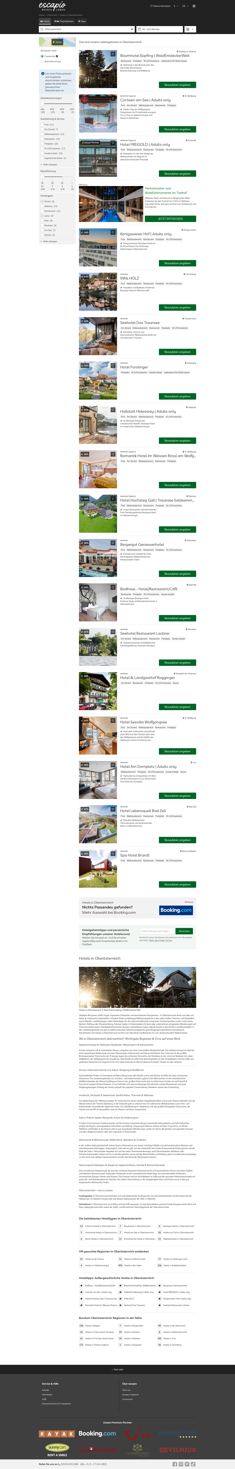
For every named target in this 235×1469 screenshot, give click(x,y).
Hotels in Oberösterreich (71, 15)
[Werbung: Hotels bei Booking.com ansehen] (176, 910)
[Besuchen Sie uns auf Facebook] (175, 1464)
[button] (90, 142)
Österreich (52, 15)
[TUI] (137, 1433)
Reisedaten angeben (177, 85)
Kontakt (45, 1390)
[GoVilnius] (177, 1450)
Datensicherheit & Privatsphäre (56, 1403)
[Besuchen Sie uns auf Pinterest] (187, 1464)
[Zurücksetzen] (132, 29)
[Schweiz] (97, 1449)
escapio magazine (130, 1394)
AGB (44, 1399)
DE (183, 6)
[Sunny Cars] (57, 1449)
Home (41, 15)
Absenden (184, 931)
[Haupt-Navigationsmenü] (194, 6)
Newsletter (47, 1394)
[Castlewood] (137, 1449)
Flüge (83, 21)
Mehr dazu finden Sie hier (160, 940)
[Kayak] (57, 1433)
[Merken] (113, 54)
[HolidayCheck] (177, 1434)
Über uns (126, 1390)
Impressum (127, 1399)
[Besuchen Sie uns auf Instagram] (181, 1464)
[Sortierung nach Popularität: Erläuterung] (57, 56)
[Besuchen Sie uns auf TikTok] (193, 1464)
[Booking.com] (97, 1434)
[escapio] (52, 6)
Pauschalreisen (67, 21)
